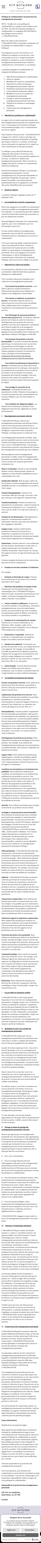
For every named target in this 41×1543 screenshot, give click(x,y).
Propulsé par (27, 1539)
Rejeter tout (11, 1530)
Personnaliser (29, 1530)
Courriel (4, 1500)
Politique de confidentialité (9, 1539)
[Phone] (38, 7)
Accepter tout (20, 1535)
